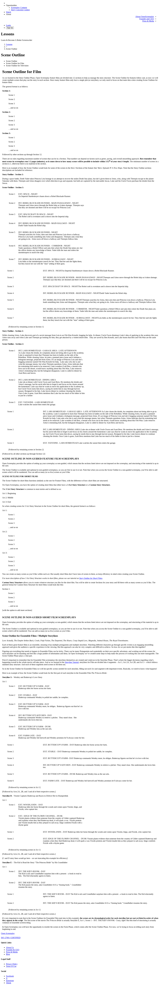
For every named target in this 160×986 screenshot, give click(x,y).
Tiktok (8, 983)
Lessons (9, 44)
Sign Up (10, 28)
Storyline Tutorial (72, 662)
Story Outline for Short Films (90, 578)
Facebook (10, 976)
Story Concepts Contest (20, 10)
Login (8, 25)
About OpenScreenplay (144, 16)
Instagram (10, 981)
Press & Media (148, 21)
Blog (8, 954)
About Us (10, 947)
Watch (8, 12)
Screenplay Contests (19, 7)
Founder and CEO (146, 19)
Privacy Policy (12, 964)
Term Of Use (11, 966)
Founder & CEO (12, 950)
